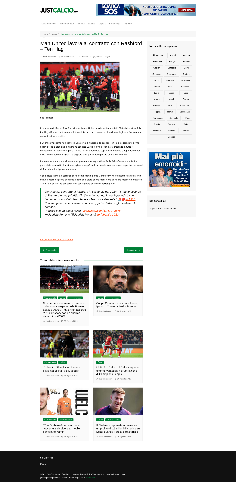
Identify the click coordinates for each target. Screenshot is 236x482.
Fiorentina (170, 80)
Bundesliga (114, 24)
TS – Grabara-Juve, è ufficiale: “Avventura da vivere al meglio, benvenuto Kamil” (62, 428)
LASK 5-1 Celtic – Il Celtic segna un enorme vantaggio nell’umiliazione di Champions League (117, 371)
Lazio (156, 93)
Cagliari (156, 68)
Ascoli (173, 55)
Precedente (51, 250)
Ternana (171, 124)
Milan (186, 93)
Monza (157, 99)
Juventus (185, 86)
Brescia (186, 61)
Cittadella (172, 68)
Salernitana (185, 112)
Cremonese (171, 74)
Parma (186, 99)
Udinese (157, 130)
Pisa (170, 105)
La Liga (91, 24)
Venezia (171, 130)
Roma (170, 112)
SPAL (187, 118)
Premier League (66, 24)
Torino (186, 124)
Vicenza (171, 137)
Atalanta (186, 55)
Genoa (157, 86)
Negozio (127, 24)
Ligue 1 (102, 24)
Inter (170, 86)
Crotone (186, 74)
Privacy (43, 464)
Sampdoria (158, 118)
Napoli (171, 99)
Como (186, 68)
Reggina (156, 112)
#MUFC (130, 199)
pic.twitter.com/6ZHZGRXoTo (102, 210)
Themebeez (91, 477)
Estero (85, 56)
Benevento (157, 61)
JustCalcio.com (49, 56)
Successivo (132, 250)
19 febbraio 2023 (108, 214)
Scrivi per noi (46, 458)
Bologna (172, 61)
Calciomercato (49, 24)
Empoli (156, 80)
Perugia (156, 105)
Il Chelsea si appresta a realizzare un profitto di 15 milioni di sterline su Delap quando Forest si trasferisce (118, 428)
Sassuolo (173, 118)
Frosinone (185, 80)
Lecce (171, 93)
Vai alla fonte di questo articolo (56, 239)
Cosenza (156, 74)
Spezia (157, 124)
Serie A (81, 24)
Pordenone (184, 105)
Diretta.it (172, 208)
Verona (186, 130)
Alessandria (158, 55)
